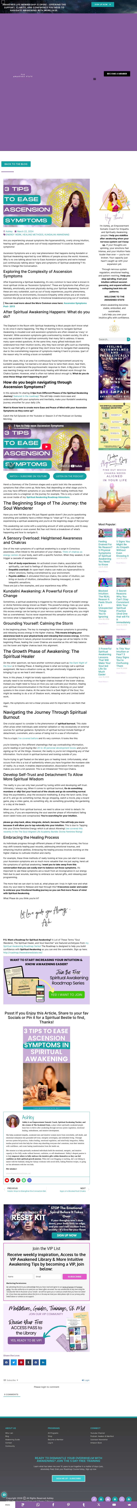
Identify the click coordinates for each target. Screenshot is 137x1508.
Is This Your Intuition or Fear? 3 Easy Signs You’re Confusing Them (123, 657)
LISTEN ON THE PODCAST (69, 476)
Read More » (103, 572)
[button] (94, 79)
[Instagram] (29, 1180)
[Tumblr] (83, 1504)
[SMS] (23, 1504)
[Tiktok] (12, 1180)
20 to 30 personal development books (56, 748)
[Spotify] (24, 1180)
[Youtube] (7, 1180)
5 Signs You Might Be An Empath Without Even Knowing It (123, 548)
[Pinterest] (18, 1180)
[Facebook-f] (129, 1499)
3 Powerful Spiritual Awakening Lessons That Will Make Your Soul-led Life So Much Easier (104, 661)
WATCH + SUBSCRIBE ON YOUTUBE (28, 476)
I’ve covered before (28, 738)
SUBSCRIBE (74, 1276)
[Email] (114, 1504)
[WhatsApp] (38, 1504)
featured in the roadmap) (26, 396)
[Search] (128, 339)
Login (86, 1380)
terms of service (68, 1287)
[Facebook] (53, 1504)
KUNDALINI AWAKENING (57, 234)
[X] (99, 1504)
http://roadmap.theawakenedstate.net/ (22, 952)
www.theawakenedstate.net (18, 1173)
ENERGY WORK (13, 234)
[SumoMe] (129, 1504)
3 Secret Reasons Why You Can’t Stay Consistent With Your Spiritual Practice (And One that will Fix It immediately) (123, 606)
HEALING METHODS (33, 234)
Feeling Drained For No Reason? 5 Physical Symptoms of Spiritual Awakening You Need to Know (105, 553)
